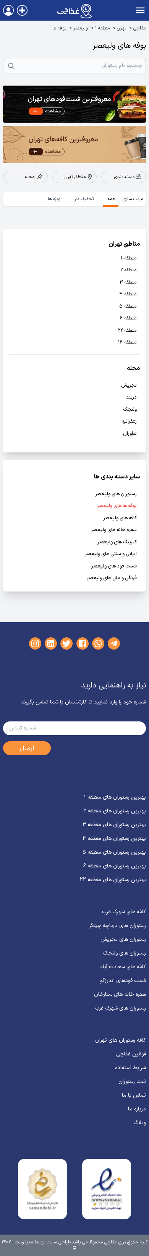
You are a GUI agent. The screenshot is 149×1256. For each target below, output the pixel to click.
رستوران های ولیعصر (116, 494)
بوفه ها (59, 28)
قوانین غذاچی (131, 1054)
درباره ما (137, 1109)
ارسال (27, 748)
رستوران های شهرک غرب (120, 1008)
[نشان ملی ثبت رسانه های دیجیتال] (42, 1189)
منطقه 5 (128, 306)
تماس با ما (134, 1095)
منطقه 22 (127, 330)
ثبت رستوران (132, 1082)
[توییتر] (66, 643)
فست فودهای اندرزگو (123, 981)
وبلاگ (139, 1123)
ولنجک (130, 409)
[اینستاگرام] (35, 643)
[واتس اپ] (98, 643)
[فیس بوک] (82, 643)
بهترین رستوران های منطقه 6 (114, 866)
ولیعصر (80, 28)
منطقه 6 (128, 318)
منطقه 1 (102, 28)
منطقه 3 (128, 282)
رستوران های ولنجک (124, 953)
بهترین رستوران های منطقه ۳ (114, 825)
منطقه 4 (128, 294)
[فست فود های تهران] (74, 104)
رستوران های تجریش (123, 939)
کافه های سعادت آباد (123, 967)
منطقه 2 (128, 270)
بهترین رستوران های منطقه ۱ (115, 797)
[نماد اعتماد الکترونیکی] (106, 1189)
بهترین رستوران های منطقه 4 (114, 839)
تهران (121, 28)
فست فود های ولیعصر (114, 566)
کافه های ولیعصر (120, 518)
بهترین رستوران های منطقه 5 (114, 852)
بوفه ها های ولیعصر (117, 506)
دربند (131, 397)
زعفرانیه (129, 421)
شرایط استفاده (130, 1068)
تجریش (129, 385)
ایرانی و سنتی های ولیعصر (111, 554)
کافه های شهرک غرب (124, 912)
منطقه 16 (127, 342)
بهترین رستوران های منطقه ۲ (114, 811)
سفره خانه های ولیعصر (114, 530)
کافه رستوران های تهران (120, 1040)
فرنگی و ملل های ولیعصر (112, 578)
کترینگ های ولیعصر (117, 542)
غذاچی (139, 28)
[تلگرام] (114, 643)
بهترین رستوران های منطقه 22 (113, 880)
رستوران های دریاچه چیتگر (117, 926)
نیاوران (130, 434)
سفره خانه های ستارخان (120, 994)
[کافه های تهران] (74, 144)
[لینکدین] (51, 643)
